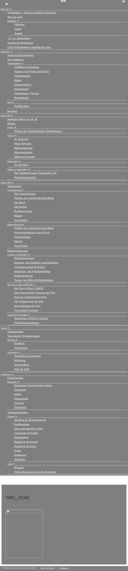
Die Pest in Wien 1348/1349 (19, 285)
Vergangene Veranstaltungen (23, 335)
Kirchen (10, 136)
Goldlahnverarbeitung (26, 67)
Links (9, 464)
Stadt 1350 (5, 116)
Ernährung (20, 454)
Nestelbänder (21, 97)
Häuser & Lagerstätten (17, 169)
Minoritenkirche (23, 152)
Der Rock (19, 202)
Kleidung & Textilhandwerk (30, 419)
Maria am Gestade (24, 156)
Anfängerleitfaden (17, 412)
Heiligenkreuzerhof (25, 177)
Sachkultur (12, 352)
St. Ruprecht (21, 139)
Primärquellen (15, 377)
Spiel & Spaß (21, 369)
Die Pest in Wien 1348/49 (28, 288)
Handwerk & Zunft (25, 446)
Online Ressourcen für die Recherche (35, 471)
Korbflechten (21, 106)
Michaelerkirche (23, 148)
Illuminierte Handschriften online (33, 385)
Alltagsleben (14, 186)
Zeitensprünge (15, 331)
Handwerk (5, 52)
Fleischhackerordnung (26, 322)
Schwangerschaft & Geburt (29, 267)
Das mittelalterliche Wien (28, 428)
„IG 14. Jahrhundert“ (19, 38)
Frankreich (20, 407)
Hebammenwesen (24, 258)
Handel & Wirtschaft (26, 441)
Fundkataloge (22, 424)
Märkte (11, 123)
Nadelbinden (21, 89)
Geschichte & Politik (26, 433)
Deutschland (21, 398)
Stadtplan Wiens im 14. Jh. (22, 119)
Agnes (17, 28)
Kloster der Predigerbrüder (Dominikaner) (38, 131)
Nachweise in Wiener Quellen (31, 318)
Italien (17, 394)
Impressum (64, 568)
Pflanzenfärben (22, 84)
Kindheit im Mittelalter (17, 255)
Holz (9, 102)
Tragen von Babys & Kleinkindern (33, 280)
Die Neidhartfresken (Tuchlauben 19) (35, 173)
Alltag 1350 (6, 183)
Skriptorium (6, 374)
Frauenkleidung (14, 190)
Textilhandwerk (14, 63)
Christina (19, 24)
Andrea (18, 33)
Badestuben (12, 161)
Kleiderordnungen (17, 250)
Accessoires (21, 220)
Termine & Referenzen (20, 42)
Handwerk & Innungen (17, 315)
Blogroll (19, 467)
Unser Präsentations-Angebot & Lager (29, 47)
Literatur (11, 416)
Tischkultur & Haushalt (27, 356)
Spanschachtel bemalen (20, 55)
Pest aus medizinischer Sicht (30, 297)
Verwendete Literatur (26, 310)
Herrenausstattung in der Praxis (32, 232)
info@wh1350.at (48, 568)
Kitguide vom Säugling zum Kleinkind (36, 262)
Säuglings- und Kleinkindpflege (32, 271)
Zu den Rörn (21, 164)
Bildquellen (12, 382)
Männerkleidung (14, 225)
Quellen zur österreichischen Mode (34, 198)
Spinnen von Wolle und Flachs (31, 71)
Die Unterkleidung (24, 193)
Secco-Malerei (15, 59)
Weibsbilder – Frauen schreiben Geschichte (32, 12)
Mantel (18, 215)
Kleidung (11, 340)
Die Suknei (20, 206)
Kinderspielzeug (23, 275)
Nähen (18, 80)
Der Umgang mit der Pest (28, 301)
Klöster (10, 127)
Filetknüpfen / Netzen (26, 93)
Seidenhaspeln (22, 75)
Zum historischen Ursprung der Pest (34, 292)
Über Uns (5, 9)
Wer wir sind (14, 17)
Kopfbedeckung (23, 211)
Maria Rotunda (22, 143)
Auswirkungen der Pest (27, 305)
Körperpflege (21, 364)
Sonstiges (19, 459)
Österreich (20, 389)
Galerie (4, 328)
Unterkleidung (22, 237)
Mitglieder (11, 21)
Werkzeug (20, 360)
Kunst (17, 450)
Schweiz (19, 403)
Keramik (12, 111)
